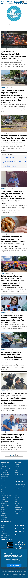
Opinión (3, 489)
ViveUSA (17, 503)
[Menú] (26, 1)
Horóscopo (18, 509)
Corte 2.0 (3, 466)
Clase (2, 523)
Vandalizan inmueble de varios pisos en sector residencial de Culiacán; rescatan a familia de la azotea (11, 357)
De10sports (18, 499)
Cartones (3, 491)
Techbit (3, 509)
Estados (3, 49)
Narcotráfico (4, 487)
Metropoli (3, 484)
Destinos (3, 515)
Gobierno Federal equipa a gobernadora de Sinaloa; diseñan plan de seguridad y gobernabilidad (13, 438)
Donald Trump (5, 482)
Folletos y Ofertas (19, 486)
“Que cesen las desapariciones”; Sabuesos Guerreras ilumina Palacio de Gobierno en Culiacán (13, 55)
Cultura (3, 499)
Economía (3, 493)
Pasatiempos (18, 507)
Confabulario (4, 501)
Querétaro (17, 472)
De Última (3, 529)
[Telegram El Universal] (15, 528)
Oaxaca (17, 466)
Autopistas (4, 517)
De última (3, 513)
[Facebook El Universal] (19, 528)
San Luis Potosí (19, 474)
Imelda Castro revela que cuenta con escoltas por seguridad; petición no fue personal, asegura (12, 319)
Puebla (17, 468)
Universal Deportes (6, 495)
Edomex (17, 464)
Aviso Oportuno (19, 488)
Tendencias (4, 503)
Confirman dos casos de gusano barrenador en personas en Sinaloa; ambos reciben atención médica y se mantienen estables (14, 241)
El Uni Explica (5, 474)
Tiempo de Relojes (6, 535)
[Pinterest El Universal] (23, 532)
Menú (2, 511)
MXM (2, 507)
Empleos (17, 490)
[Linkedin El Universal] (15, 534)
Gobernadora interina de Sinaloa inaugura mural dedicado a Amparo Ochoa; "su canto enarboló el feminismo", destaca (12, 281)
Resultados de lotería (19, 512)
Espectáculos (4, 497)
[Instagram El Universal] (20, 532)
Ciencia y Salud (5, 505)
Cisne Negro (4, 537)
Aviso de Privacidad (15, 560)
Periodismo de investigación (5, 471)
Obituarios (17, 492)
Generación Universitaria (18, 494)
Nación (3, 432)
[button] (18, 2)
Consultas (3, 519)
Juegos (17, 505)
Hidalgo (17, 470)
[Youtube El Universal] (16, 532)
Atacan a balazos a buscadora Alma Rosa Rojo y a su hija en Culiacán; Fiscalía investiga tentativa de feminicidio (14, 139)
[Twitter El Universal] (23, 528)
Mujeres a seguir (5, 468)
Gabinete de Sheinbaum (4, 477)
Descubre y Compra (20, 484)
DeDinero (17, 501)
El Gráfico (17, 497)
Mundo (3, 480)
